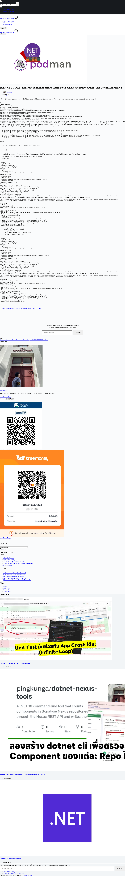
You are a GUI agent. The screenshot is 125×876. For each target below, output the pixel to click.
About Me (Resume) (8, 21)
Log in (5, 586)
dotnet (5, 96)
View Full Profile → (5, 397)
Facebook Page (5, 538)
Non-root (8, 340)
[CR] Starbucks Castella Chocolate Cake (14, 574)
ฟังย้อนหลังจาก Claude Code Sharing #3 (14, 573)
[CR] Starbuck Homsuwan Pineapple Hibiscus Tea (17, 580)
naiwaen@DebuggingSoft (7, 18)
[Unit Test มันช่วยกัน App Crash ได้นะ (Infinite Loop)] (56, 659)
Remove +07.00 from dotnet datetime (10, 858)
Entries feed (6, 588)
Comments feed (7, 590)
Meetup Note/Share (8, 23)
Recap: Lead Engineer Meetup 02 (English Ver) (16, 578)
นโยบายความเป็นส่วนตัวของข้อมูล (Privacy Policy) (18, 563)
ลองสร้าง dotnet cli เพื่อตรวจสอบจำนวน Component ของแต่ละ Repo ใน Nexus (23, 774)
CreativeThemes (27, 875)
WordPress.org (7, 591)
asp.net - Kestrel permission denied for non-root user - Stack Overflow (22, 308)
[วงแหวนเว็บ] (16, 18)
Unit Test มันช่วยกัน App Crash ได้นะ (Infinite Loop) (15, 663)
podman (45, 340)
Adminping (3, 390)
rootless (2, 340)
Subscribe (78, 332)
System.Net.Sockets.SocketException (21, 340)
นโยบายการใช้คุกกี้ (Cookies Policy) (13, 561)
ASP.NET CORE (37, 340)
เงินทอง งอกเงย (7, 24)
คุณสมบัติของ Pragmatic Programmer (13, 576)
